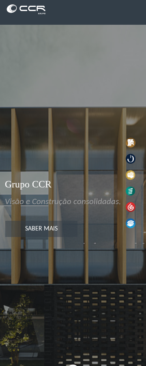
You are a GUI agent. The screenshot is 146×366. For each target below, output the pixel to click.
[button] (130, 142)
